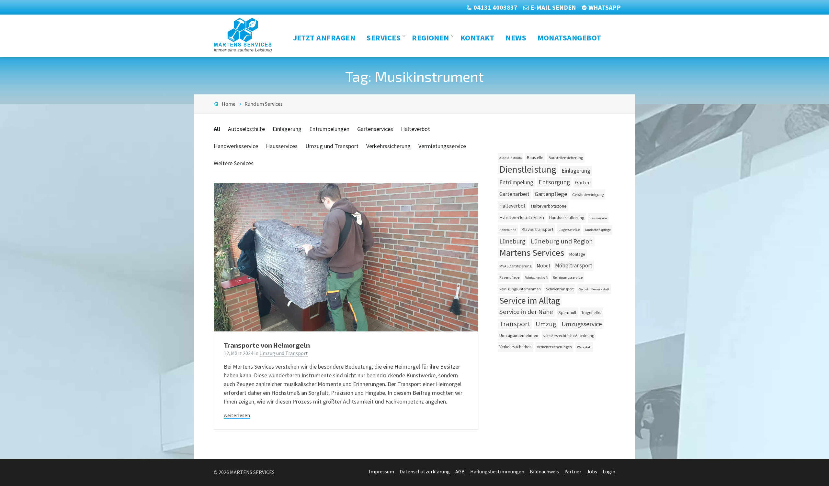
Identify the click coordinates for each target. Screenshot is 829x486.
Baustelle (535, 157)
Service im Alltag (529, 301)
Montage (577, 254)
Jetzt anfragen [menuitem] (324, 37)
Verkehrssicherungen (554, 346)
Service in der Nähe (526, 312)
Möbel (543, 266)
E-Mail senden (553, 7)
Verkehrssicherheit (515, 347)
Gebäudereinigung (588, 194)
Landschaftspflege (598, 230)
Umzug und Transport (331, 146)
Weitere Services (234, 163)
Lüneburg (512, 241)
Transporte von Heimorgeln (267, 345)
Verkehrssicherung (388, 146)
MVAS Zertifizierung (515, 266)
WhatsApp (604, 7)
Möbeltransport (573, 265)
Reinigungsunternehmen (520, 288)
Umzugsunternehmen (518, 335)
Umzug (546, 324)
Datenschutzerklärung (425, 472)
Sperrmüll (567, 312)
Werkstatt (584, 347)
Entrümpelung (516, 182)
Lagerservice (569, 229)
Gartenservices (375, 129)
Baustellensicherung (566, 157)
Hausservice (598, 218)
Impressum (381, 472)
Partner (572, 472)
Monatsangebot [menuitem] (569, 37)
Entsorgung (554, 182)
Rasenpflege (509, 277)
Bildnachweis (544, 472)
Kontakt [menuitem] (477, 37)
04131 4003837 (495, 7)
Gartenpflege (551, 194)
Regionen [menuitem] (430, 37)
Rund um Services (263, 104)
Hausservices (282, 146)
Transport (514, 323)
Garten (583, 182)
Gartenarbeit (514, 194)
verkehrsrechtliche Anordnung (568, 335)
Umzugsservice (582, 324)
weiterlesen (237, 415)
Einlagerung (287, 129)
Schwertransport (560, 288)
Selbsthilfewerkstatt (594, 289)
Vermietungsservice (442, 146)
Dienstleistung (527, 169)
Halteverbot (415, 129)
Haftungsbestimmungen (497, 472)
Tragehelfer (591, 312)
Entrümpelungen (329, 129)
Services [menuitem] (384, 37)
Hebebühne (507, 230)
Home (228, 104)
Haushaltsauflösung (566, 218)
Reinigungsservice (568, 277)
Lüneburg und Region (562, 241)
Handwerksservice (236, 146)
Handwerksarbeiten (521, 217)
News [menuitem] (515, 37)
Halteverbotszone (549, 206)
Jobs (592, 472)
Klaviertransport (537, 229)
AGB (460, 472)
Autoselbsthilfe (246, 129)
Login (609, 472)
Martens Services (531, 253)
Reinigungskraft (536, 277)
